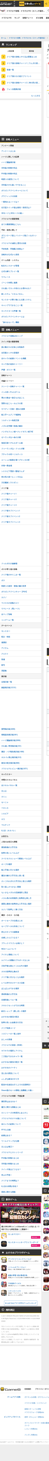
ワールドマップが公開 (10, 1141)
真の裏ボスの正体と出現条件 (12, 347)
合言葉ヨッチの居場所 (10, 352)
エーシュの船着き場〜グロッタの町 (15, 459)
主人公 (4, 791)
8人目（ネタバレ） (8, 830)
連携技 (4, 642)
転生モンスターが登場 (10, 265)
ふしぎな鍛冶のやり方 (10, 1079)
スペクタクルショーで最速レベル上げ (16, 858)
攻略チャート (27, 18)
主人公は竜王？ (7, 1146)
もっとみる (35, 95)
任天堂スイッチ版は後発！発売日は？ (16, 207)
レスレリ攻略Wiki (30, 1429)
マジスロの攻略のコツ (10, 603)
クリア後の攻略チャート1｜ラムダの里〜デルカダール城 (24, 63)
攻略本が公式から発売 (10, 254)
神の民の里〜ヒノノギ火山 (12, 476)
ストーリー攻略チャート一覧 (12, 386)
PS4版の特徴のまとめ (10, 1158)
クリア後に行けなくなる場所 (12, 977)
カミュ (4, 796)
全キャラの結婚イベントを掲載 (13, 358)
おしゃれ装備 (6, 1039)
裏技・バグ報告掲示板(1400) (12, 751)
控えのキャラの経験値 (10, 932)
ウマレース (5, 277)
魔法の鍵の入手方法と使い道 (12, 875)
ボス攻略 (39, 18)
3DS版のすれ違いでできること (13, 184)
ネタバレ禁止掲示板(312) (11, 757)
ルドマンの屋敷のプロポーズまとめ (15, 960)
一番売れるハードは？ (10, 201)
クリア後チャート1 (8, 493)
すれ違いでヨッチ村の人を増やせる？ (16, 288)
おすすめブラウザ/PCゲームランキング (21, 1303)
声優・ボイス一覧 (8, 369)
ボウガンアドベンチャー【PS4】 (14, 591)
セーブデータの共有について (12, 926)
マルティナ (5, 824)
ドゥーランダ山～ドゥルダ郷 (12, 448)
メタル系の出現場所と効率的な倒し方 (16, 898)
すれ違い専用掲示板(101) (11, 746)
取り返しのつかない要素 (11, 886)
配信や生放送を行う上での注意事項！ (16, 1084)
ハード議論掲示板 (8, 162)
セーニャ (4, 802)
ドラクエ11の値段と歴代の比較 (13, 243)
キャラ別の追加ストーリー (12, 364)
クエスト (4, 653)
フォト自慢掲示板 (14, 89)
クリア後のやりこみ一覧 (11, 574)
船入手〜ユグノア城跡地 (11, 414)
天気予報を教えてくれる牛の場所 (14, 965)
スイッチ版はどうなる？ (11, 1169)
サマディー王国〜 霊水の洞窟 (13, 409)
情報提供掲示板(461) (9, 734)
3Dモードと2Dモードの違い (12, 213)
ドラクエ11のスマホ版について (13, 1118)
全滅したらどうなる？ (10, 937)
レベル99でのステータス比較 (12, 982)
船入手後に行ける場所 (10, 869)
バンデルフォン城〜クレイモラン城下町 (17, 431)
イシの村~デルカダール (10, 392)
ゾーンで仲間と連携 (9, 282)
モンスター (5, 631)
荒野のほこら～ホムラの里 (12, 403)
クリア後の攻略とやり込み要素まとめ (22, 56)
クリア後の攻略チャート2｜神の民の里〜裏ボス (24, 82)
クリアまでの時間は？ (10, 1180)
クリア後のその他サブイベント (19, 76)
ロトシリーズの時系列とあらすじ (14, 1112)
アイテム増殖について (10, 954)
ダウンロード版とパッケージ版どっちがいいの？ (19, 236)
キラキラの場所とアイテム (12, 1050)
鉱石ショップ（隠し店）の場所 (13, 1011)
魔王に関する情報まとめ (11, 1107)
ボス (3, 580)
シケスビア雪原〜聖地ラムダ (12, 471)
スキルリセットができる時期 (12, 1005)
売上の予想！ (6, 1175)
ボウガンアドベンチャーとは (12, 316)
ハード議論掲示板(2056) (10, 740)
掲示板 (31, 51)
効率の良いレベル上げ (10, 852)
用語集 (4, 670)
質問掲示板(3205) (8, 729)
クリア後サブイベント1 (10, 510)
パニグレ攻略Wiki (30, 1435)
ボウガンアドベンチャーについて (14, 190)
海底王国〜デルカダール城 (12, 443)
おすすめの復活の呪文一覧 (12, 1062)
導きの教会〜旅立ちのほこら (12, 397)
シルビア (4, 813)
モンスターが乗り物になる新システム (16, 299)
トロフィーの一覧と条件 (11, 1033)
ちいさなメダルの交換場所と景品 (14, 892)
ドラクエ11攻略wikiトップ (12, 335)
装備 (3, 659)
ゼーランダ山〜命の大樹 (11, 437)
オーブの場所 (6, 864)
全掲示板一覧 (6, 681)
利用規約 (27, 1389)
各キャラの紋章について (11, 1124)
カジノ (4, 597)
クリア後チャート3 (8, 505)
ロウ (3, 819)
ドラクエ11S (6, 18)
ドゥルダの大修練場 (9, 563)
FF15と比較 (6, 1129)
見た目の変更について (10, 1073)
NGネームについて (8, 948)
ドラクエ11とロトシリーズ (12, 1152)
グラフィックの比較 (9, 196)
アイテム (4, 648)
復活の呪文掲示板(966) (10, 763)
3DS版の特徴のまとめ (10, 1163)
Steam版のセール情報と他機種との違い (17, 1090)
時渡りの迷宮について (10, 179)
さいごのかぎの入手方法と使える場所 (16, 881)
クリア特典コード (8, 1028)
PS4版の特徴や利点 (9, 173)
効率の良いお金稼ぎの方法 (12, 1022)
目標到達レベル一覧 (9, 999)
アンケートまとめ (8, 151)
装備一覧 (10, 69)
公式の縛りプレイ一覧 (10, 271)
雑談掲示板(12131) (8, 687)
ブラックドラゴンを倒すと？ (12, 943)
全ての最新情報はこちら (11, 224)
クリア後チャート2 (8, 499)
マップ (17, 18)
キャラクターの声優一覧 (11, 311)
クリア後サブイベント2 (10, 516)
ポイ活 (14, 3)
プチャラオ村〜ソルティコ (12, 454)
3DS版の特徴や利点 (9, 167)
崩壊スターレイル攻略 (32, 1409)
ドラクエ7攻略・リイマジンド (35, 1403)
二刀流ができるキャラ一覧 (12, 1056)
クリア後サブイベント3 (10, 522)
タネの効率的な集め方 (10, 971)
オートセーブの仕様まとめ (12, 920)
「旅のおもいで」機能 (10, 322)
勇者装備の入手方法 (9, 994)
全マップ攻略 (6, 614)
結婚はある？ (6, 1135)
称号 (3, 665)
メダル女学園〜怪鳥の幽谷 (12, 426)
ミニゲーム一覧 (7, 619)
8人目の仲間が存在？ (9, 1186)
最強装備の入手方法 (9, 847)
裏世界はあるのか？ (9, 1101)
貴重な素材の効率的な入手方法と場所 (16, 903)
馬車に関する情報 (8, 1192)
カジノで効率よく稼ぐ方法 (12, 909)
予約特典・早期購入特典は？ (12, 248)
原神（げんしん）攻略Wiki (34, 1417)
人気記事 (10, 51)
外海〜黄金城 (6, 465)
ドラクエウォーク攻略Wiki (34, 1412)
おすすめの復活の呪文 (10, 1016)
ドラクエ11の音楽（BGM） (12, 1045)
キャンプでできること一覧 (12, 305)
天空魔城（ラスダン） (10, 482)
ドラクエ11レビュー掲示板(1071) (14, 768)
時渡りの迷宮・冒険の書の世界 (13, 586)
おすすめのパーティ (9, 1067)
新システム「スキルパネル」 (12, 294)
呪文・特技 (5, 636)
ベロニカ (4, 808)
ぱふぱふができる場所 (10, 988)
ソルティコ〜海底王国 (10, 420)
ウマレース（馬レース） (11, 608)
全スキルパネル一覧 (9, 785)
